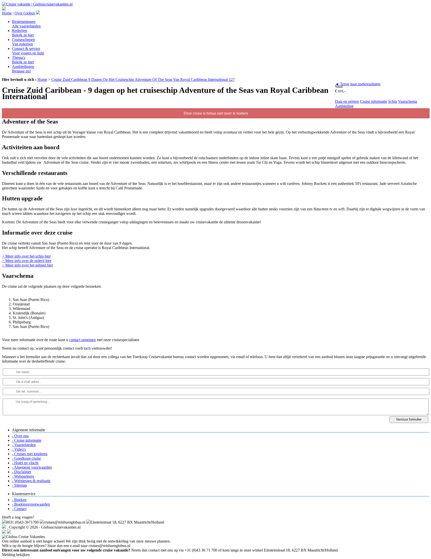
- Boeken (19, 500)
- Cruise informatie (26, 440)
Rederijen (23, 32)
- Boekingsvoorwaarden (31, 504)
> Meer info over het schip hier (26, 256)
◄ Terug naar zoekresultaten (357, 84)
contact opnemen (82, 340)
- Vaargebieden (24, 445)
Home (7, 13)
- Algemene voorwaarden (32, 467)
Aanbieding (344, 106)
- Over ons (20, 436)
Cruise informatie (373, 101)
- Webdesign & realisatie (31, 481)
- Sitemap (19, 485)
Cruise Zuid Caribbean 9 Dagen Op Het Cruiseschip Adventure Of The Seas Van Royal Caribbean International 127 (143, 79)
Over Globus (24, 13)
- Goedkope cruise (26, 458)
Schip (392, 101)
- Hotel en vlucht (25, 463)
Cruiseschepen (23, 41)
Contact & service (28, 50)
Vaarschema (407, 101)
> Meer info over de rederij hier (26, 261)
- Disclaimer (21, 472)
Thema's (23, 59)
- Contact (19, 509)
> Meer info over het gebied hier (27, 265)
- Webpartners (23, 476)
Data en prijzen (347, 101)
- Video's (19, 449)
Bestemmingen (26, 23)
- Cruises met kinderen (29, 454)
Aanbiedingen (23, 68)
